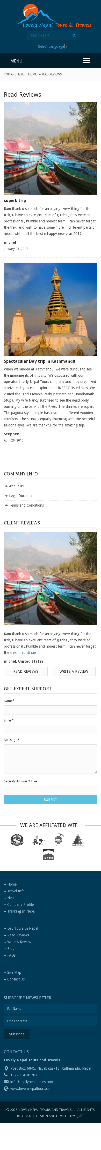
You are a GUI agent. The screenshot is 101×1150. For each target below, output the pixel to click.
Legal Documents (22, 496)
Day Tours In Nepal (22, 928)
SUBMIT (50, 799)
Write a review (74, 671)
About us (16, 486)
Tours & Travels (57, 24)
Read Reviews (26, 671)
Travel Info (16, 891)
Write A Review (19, 942)
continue (29, 652)
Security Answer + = (20, 781)
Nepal (11, 898)
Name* (9, 701)
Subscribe (16, 1034)
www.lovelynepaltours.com (31, 1088)
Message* (11, 740)
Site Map (14, 972)
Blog (11, 948)
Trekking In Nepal (21, 911)
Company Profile (20, 904)
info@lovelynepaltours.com (31, 1082)
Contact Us (16, 979)
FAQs (11, 955)
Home (32, 74)
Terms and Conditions (26, 505)
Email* (8, 720)
